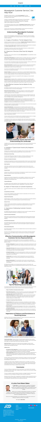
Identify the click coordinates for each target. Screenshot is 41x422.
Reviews (17, 409)
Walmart (17, 406)
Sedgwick (20, 3)
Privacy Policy (17, 419)
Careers (17, 405)
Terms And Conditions (23, 419)
